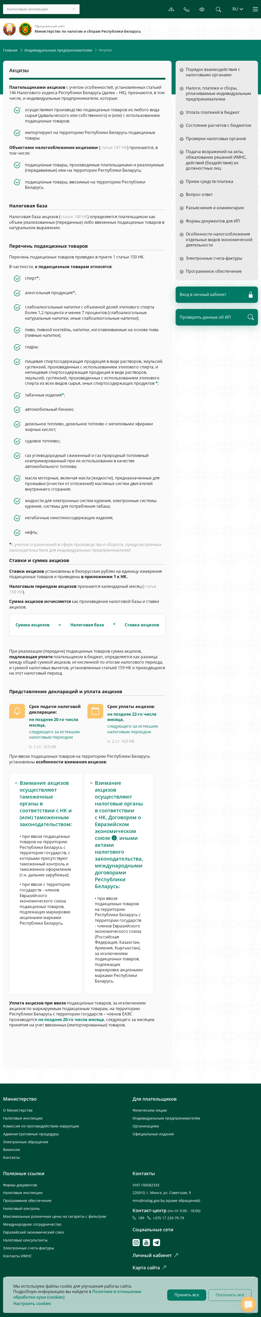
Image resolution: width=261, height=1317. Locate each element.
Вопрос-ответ (199, 194)
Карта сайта (146, 1267)
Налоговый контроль (21, 1208)
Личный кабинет (152, 1255)
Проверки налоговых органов (216, 138)
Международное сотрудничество (32, 1224)
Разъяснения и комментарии (215, 207)
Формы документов (20, 1185)
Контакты (11, 1157)
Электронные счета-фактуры (214, 258)
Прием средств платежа (209, 181)
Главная (10, 50)
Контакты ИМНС (17, 1255)
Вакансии (11, 1149)
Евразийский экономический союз (33, 1232)
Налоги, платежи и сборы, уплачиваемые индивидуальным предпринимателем (218, 93)
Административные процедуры (31, 1134)
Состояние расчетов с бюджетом (218, 125)
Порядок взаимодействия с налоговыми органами (213, 72)
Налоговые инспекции (23, 1118)
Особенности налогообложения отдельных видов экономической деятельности (219, 239)
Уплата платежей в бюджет (212, 112)
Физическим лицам (150, 1110)
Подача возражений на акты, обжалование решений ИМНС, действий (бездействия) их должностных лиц (216, 160)
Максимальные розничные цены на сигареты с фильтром (54, 1216)
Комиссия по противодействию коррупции (41, 1126)
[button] (114, 838)
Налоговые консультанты (25, 1240)
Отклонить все (230, 1295)
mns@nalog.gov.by (149, 1200)
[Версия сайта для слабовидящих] (202, 9)
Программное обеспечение (214, 271)
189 (142, 1217)
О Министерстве (18, 1110)
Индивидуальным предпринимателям (58, 50)
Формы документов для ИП (213, 221)
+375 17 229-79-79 (168, 1217)
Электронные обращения (25, 1141)
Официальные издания (153, 1134)
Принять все (186, 1295)
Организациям (146, 1126)
